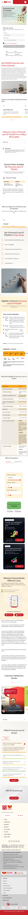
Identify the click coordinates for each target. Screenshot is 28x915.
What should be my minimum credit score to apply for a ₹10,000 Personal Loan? (13, 768)
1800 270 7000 (20, 873)
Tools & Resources (7, 897)
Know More (19, 566)
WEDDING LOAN (23, 664)
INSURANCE (6, 824)
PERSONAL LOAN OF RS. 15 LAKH (17, 641)
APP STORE (20, 614)
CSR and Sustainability (7, 888)
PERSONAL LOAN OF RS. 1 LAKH (11, 637)
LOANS (5, 819)
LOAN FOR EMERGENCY (18, 668)
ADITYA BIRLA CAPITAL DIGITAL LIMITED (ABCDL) (13, 846)
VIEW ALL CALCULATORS (14, 468)
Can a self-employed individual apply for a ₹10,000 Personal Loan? (12, 774)
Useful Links (6, 900)
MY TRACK (6, 831)
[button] (12, 682)
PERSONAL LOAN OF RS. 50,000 (7, 635)
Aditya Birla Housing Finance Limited (10, 854)
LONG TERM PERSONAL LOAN (17, 626)
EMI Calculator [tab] (8, 461)
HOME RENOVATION (11, 666)
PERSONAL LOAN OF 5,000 (14, 631)
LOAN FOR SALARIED (14, 655)
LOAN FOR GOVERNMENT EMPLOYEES (14, 657)
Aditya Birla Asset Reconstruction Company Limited (13, 866)
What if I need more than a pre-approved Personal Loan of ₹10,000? (12, 744)
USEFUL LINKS (7, 836)
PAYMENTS (6, 826)
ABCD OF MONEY (7, 834)
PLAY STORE (10, 614)
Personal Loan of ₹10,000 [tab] (6, 737)
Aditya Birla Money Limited (8, 859)
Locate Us (5, 883)
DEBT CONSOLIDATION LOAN (7, 668)
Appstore (21, 815)
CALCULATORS (7, 829)
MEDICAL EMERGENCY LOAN (14, 664)
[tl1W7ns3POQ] (13, 700)
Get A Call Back (9, 566)
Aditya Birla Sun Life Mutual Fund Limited (11, 860)
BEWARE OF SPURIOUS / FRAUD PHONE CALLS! (11, 849)
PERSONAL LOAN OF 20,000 (14, 632)
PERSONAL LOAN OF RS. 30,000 (16, 634)
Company (5, 878)
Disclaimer (5, 719)
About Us (5, 881)
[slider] (20, 479)
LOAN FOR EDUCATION (20, 666)
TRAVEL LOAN (4, 666)
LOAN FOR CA (18, 658)
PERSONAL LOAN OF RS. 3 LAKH (12, 638)
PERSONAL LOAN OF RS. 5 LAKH (14, 640)
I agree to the (11, 43)
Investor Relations (6, 890)
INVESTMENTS (7, 822)
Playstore (8, 815)
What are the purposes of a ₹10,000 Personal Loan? (13, 756)
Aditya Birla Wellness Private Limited (10, 865)
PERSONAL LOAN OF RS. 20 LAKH (8, 643)
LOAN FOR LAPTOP (19, 649)
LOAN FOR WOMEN (12, 669)
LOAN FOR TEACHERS (10, 658)
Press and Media (6, 885)
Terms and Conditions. (13, 43)
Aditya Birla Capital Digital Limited (10, 868)
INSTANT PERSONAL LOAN (15, 625)
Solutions (5, 895)
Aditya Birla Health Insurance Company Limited (12, 857)
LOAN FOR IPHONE (11, 649)
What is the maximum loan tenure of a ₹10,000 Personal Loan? (11, 762)
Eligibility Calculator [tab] (18, 461)
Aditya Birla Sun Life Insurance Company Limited (13, 855)
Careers (4, 892)
